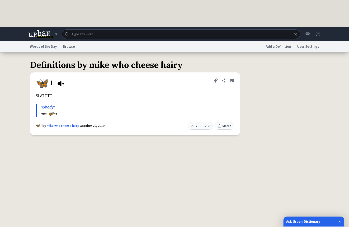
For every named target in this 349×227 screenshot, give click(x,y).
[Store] (307, 34)
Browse (69, 46)
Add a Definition (278, 46)
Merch (226, 126)
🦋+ (39, 125)
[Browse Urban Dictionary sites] (43, 34)
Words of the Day (43, 46)
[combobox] (181, 34)
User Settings (308, 46)
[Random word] (295, 34)
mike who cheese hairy (63, 125)
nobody (47, 107)
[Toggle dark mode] (318, 34)
